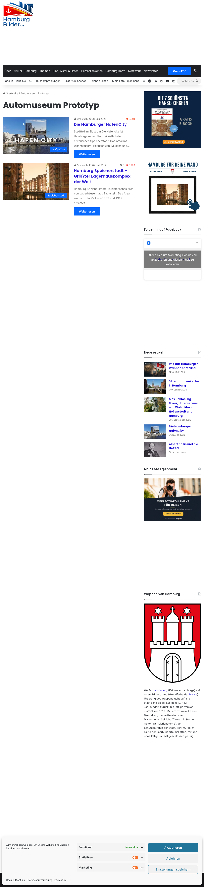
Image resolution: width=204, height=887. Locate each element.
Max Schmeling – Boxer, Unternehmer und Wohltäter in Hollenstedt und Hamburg (183, 407)
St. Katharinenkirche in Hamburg (184, 383)
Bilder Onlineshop (75, 80)
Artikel (18, 70)
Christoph (82, 118)
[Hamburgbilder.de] (18, 14)
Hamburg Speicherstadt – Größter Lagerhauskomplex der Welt (102, 176)
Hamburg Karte (115, 70)
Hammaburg (159, 690)
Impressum (60, 879)
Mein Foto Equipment (125, 80)
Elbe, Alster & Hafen (65, 70)
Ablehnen (173, 858)
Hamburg (31, 70)
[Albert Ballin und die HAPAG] (155, 449)
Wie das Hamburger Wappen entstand (183, 366)
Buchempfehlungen (48, 80)
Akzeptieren (173, 847)
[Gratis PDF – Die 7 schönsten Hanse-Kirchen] (172, 119)
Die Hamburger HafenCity (100, 124)
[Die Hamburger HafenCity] (155, 431)
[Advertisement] (137, 32)
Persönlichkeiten (92, 70)
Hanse (193, 694)
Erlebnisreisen (99, 80)
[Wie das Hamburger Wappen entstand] (155, 369)
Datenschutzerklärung (39, 879)
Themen (44, 70)
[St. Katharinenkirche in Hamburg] (155, 386)
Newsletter (151, 70)
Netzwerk (134, 70)
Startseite (11, 93)
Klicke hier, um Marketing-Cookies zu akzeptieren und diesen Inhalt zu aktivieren (172, 259)
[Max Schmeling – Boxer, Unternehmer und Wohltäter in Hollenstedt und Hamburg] (155, 404)
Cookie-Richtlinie (16, 879)
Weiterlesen (87, 154)
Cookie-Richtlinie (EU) (18, 80)
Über (7, 70)
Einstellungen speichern (173, 869)
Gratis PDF (179, 71)
